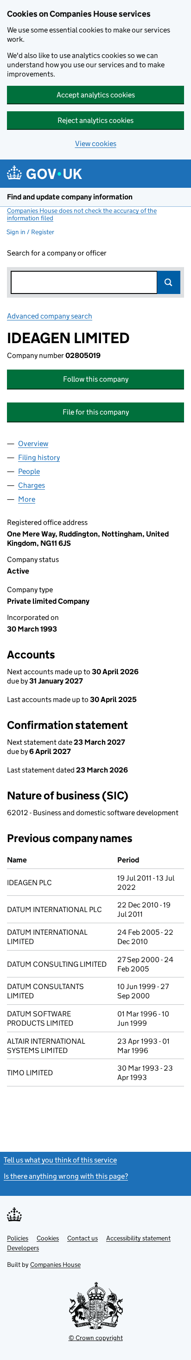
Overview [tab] (33, 443)
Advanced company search (49, 316)
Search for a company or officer (57, 253)
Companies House (55, 1264)
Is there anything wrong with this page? (66, 1176)
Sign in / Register (30, 232)
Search (168, 282)
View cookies (95, 143)
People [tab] (29, 471)
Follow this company (95, 379)
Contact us (82, 1238)
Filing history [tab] (39, 457)
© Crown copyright (96, 1338)
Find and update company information (70, 196)
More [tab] (26, 499)
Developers (23, 1248)
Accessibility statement (138, 1238)
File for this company (96, 412)
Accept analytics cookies (96, 94)
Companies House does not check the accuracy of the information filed (82, 214)
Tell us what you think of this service (60, 1160)
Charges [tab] (31, 485)
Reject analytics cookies (95, 120)
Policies (17, 1238)
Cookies (48, 1238)
